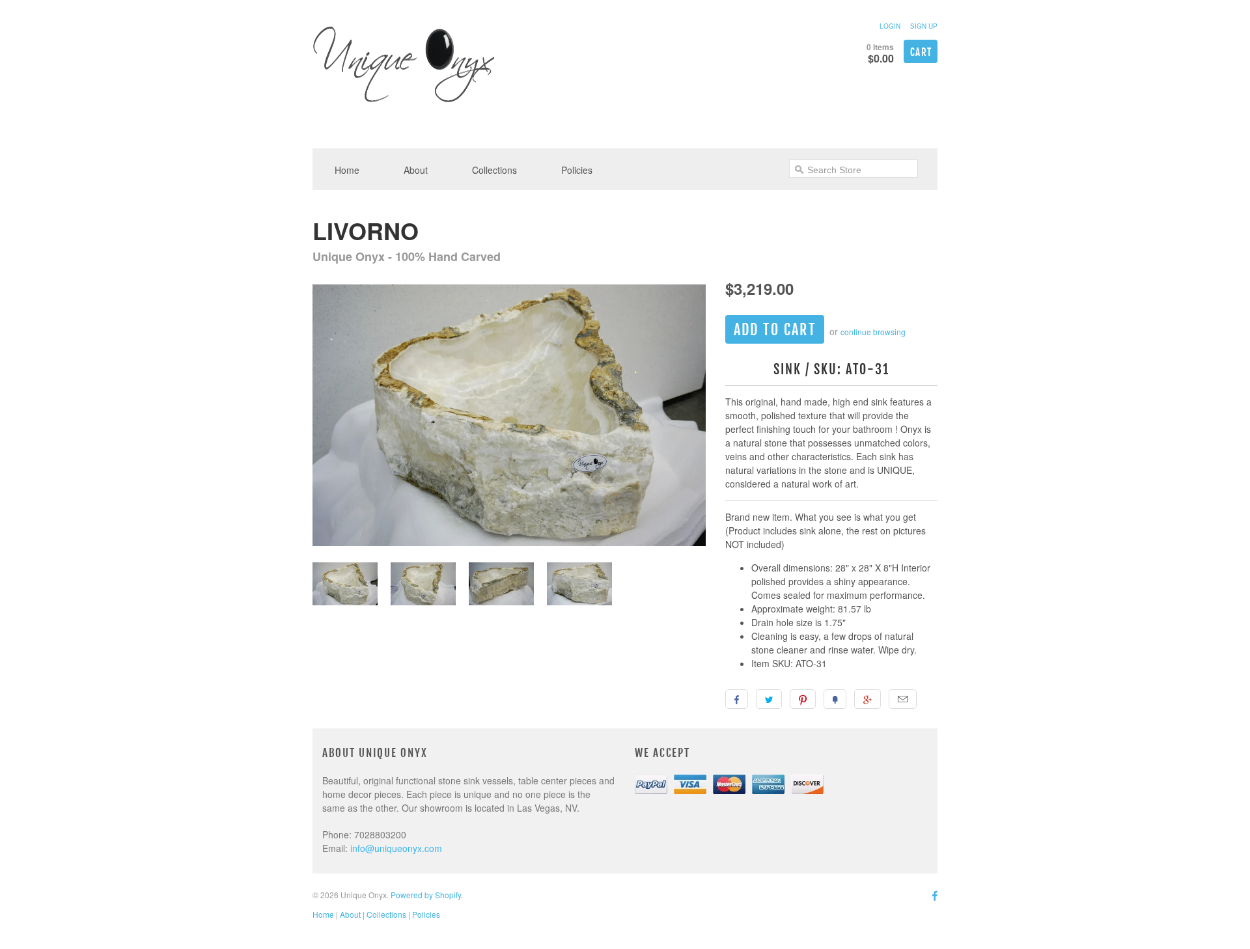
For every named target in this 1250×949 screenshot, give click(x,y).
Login (890, 26)
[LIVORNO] (509, 416)
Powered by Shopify (426, 894)
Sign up (924, 26)
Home (347, 169)
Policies (576, 169)
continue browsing (873, 331)
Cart (921, 52)
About (416, 169)
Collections (494, 169)
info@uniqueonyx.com (396, 848)
